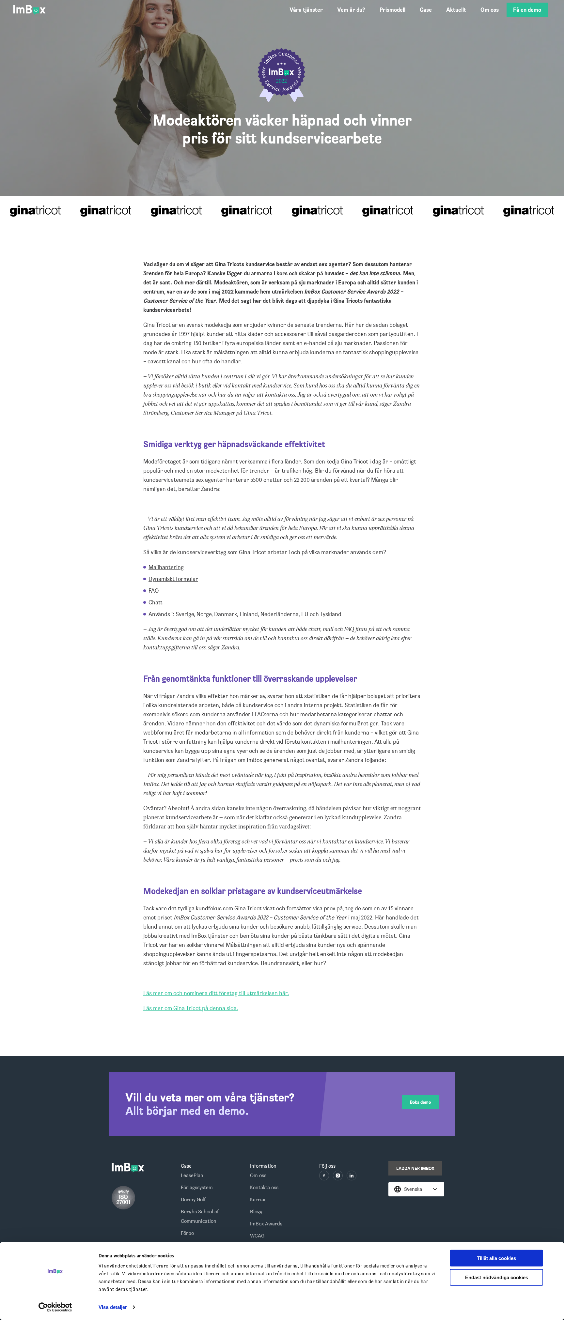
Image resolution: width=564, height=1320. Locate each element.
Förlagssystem (197, 1187)
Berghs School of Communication (200, 1216)
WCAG (257, 1236)
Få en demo (527, 9)
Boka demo (420, 1102)
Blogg (256, 1211)
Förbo (187, 1233)
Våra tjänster (306, 9)
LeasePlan (192, 1175)
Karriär (258, 1199)
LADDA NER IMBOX (415, 1168)
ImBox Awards (266, 1224)
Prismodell (392, 9)
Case (426, 9)
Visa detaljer (113, 1307)
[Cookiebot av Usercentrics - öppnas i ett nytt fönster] (55, 1307)
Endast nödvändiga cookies (496, 1277)
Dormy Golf (193, 1199)
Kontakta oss (264, 1187)
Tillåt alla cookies (496, 1258)
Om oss (489, 9)
